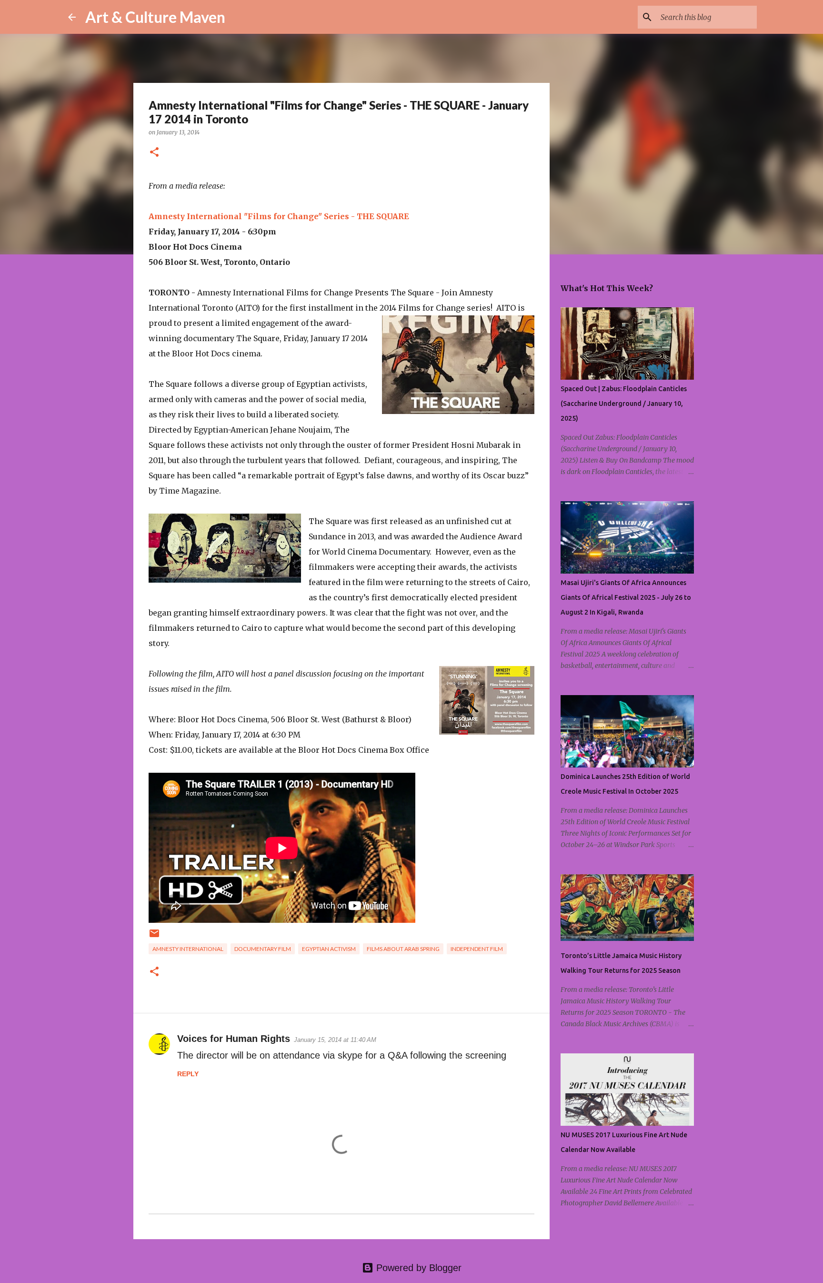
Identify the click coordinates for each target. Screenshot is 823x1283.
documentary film (262, 948)
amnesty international (187, 948)
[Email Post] (154, 936)
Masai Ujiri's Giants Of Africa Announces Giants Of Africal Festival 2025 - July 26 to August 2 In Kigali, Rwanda (626, 597)
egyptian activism (329, 948)
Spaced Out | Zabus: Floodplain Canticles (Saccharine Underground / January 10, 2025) (624, 403)
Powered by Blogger (417, 1268)
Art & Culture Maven (155, 17)
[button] (154, 152)
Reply (188, 1074)
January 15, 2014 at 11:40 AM (335, 1039)
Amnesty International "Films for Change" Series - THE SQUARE (279, 216)
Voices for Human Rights (233, 1038)
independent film (477, 948)
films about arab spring (403, 948)
